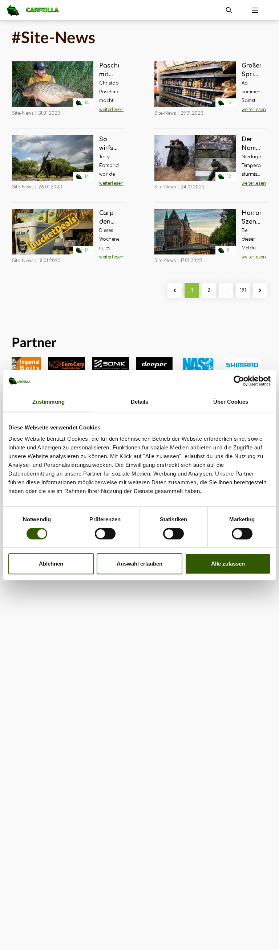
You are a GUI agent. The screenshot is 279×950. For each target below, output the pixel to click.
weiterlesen (111, 109)
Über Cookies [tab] (230, 402)
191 (243, 290)
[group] (58, 364)
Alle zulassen (228, 563)
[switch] (105, 533)
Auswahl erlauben (139, 563)
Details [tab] (140, 402)
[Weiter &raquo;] (260, 290)
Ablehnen (51, 563)
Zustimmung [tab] (48, 402)
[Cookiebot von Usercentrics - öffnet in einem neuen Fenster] (239, 380)
